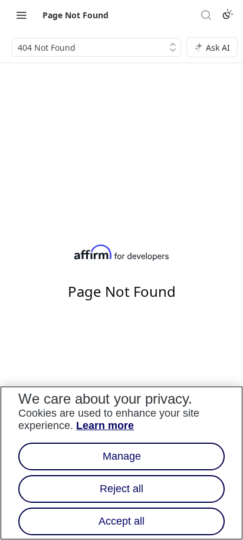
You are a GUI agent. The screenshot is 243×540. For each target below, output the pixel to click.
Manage (122, 456)
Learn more (105, 425)
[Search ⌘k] (205, 14)
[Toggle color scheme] (227, 14)
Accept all (121, 521)
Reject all (121, 489)
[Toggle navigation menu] (21, 14)
